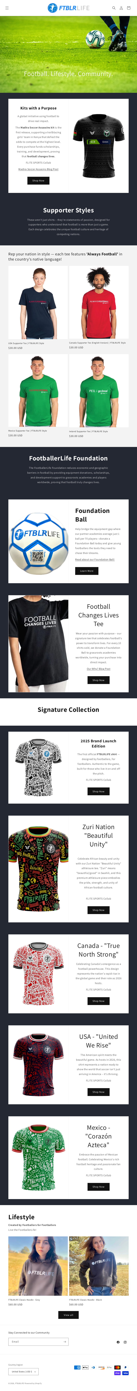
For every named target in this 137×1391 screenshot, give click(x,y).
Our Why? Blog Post (98, 668)
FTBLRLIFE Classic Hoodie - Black (85, 1300)
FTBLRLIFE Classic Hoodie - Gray (24, 1300)
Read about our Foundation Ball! (95, 559)
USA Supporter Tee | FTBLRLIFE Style (26, 343)
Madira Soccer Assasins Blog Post (38, 169)
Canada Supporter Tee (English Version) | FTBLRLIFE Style (97, 343)
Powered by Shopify (33, 1383)
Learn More (86, 570)
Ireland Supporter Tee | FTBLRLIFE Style (88, 431)
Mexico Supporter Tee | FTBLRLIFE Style (27, 430)
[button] (7, 8)
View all (68, 1315)
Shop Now (38, 180)
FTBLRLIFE (19, 1383)
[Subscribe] (64, 1342)
